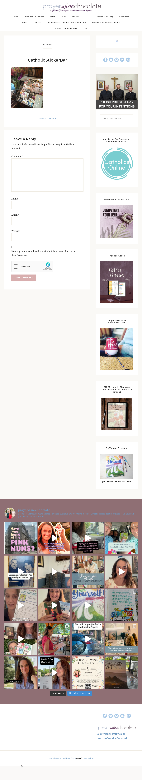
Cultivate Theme (69, 758)
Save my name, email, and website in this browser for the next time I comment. (44, 253)
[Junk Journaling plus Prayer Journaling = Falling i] (20, 639)
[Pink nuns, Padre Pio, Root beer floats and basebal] (88, 538)
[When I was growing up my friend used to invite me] (54, 572)
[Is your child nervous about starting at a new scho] (54, 605)
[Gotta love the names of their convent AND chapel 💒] (20, 538)
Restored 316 (89, 758)
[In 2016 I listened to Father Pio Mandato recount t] (20, 572)
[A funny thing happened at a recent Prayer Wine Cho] (121, 639)
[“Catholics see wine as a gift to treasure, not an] (121, 672)
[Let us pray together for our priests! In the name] (88, 572)
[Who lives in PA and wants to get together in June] (88, 672)
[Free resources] (116, 302)
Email (15, 215)
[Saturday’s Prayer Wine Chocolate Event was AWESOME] (54, 639)
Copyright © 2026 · (55, 758)
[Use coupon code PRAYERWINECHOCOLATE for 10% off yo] (121, 572)
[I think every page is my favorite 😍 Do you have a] (88, 605)
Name (15, 198)
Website (15, 231)
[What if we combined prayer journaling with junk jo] (121, 605)
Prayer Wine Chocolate (71, 6)
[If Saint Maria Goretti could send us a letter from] (20, 605)
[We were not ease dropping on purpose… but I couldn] (54, 672)
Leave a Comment (47, 118)
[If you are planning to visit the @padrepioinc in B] (121, 538)
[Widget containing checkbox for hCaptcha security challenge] (32, 266)
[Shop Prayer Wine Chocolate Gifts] (116, 369)
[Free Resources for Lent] (116, 237)
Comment (17, 156)
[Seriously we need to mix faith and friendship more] (54, 538)
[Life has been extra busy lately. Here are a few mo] (20, 672)
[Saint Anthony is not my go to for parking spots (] (88, 639)
